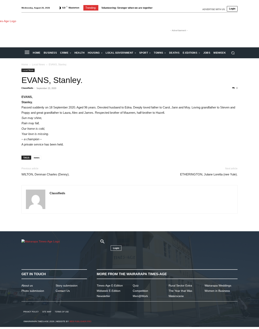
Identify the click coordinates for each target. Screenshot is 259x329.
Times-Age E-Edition (110, 285)
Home (24, 64)
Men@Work (140, 296)
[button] (233, 53)
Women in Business (217, 290)
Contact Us (63, 290)
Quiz (136, 285)
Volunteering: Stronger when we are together (127, 7)
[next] (166, 7)
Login (232, 8)
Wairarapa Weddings (218, 285)
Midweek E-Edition (108, 290)
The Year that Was (180, 290)
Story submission (66, 285)
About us (27, 285)
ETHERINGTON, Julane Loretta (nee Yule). (209, 174)
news (36, 157)
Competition (140, 290)
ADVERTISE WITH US (213, 9)
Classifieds (27, 88)
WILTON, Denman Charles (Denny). (45, 174)
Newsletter (103, 296)
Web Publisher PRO (80, 321)
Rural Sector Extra (180, 285)
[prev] (160, 7)
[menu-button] (26, 52)
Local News (38, 64)
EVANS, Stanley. (52, 80)
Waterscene (176, 296)
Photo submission (32, 290)
